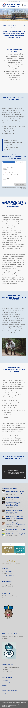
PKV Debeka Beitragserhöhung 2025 (15, 534)
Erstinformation (5, 680)
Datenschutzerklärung (7, 683)
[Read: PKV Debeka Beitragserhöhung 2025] (3, 534)
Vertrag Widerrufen (6, 693)
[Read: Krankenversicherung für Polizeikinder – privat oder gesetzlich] (3, 523)
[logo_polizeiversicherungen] (11, 5)
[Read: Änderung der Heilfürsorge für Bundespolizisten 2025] (3, 511)
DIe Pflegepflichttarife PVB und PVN (15, 529)
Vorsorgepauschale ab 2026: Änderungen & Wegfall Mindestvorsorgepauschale (13, 503)
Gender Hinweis (5, 688)
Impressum (4, 685)
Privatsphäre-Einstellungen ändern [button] (10, 690)
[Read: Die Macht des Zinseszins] (3, 498)
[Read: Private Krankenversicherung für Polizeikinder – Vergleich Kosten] (3, 517)
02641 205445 (8, 571)
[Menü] (25, 5)
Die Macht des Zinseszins (12, 497)
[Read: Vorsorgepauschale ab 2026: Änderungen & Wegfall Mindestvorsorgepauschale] (3, 502)
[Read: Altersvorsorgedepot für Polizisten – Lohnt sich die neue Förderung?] (3, 491)
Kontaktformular (9, 575)
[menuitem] (21, 5)
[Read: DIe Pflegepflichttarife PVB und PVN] (3, 530)
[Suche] (21, 5)
